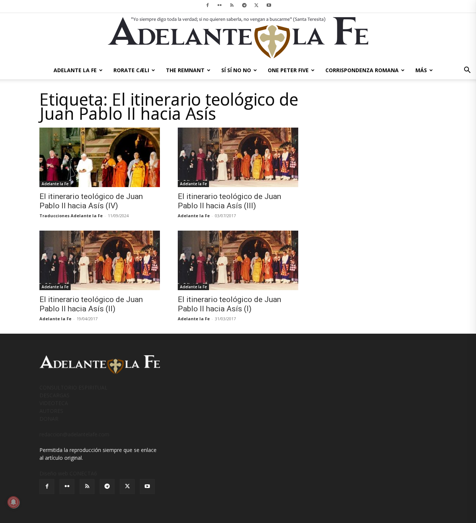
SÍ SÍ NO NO (236, 70)
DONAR (48, 418)
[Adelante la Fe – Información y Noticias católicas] (238, 37)
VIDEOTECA (53, 403)
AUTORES (51, 410)
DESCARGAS (54, 395)
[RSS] (232, 5)
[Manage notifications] (13, 502)
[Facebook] (207, 5)
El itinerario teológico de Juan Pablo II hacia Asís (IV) (91, 201)
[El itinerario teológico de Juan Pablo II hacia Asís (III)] (238, 157)
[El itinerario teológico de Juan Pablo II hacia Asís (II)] (99, 260)
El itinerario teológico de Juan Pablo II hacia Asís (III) (229, 201)
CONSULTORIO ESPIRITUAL (73, 387)
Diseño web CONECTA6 (68, 473)
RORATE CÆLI (131, 70)
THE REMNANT (185, 70)
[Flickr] (219, 5)
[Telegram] (244, 5)
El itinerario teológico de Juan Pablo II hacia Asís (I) (229, 304)
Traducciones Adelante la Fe (71, 215)
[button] (467, 70)
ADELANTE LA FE (75, 70)
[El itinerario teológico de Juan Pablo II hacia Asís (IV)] (99, 157)
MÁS (421, 70)
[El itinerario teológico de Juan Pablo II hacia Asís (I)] (238, 260)
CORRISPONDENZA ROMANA (362, 70)
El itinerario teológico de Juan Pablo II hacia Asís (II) (91, 304)
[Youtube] (268, 5)
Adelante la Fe (55, 183)
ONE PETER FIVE (288, 70)
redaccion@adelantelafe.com (74, 434)
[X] (256, 5)
